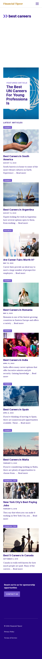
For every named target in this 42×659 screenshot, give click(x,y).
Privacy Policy (9, 632)
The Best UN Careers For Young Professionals (17, 95)
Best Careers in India (15, 359)
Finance (7, 127)
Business (8, 230)
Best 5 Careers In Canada (18, 555)
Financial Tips (10, 480)
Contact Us (12, 594)
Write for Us (9, 644)
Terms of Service (10, 638)
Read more (21, 173)
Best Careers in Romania (17, 309)
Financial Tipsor (13, 3)
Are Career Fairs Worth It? (18, 259)
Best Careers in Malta (16, 459)
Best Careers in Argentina (18, 209)
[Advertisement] (21, 45)
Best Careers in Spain (16, 409)
